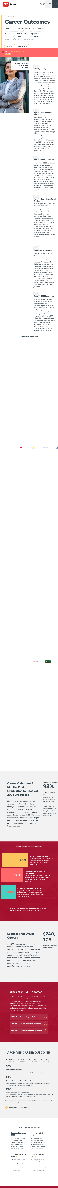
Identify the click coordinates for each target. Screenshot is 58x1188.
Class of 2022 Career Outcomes (11, 1060)
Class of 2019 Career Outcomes (46, 1060)
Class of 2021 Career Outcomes (23, 1060)
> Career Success (10, 16)
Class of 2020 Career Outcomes (34, 1060)
